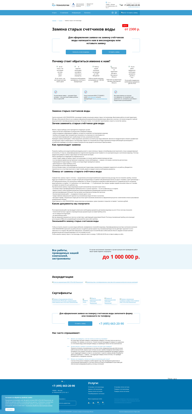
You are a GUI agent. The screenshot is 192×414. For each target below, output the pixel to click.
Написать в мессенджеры (81, 52)
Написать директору (64, 403)
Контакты (87, 13)
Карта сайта (137, 411)
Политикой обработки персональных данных (39, 405)
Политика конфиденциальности (126, 411)
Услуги (54, 13)
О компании (64, 13)
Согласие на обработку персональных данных (127, 400)
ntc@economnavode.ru (134, 7)
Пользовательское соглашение (122, 402)
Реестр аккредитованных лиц (95, 99)
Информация (76, 13)
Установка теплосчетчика (121, 387)
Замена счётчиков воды (95, 389)
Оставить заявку (132, 13)
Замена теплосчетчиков (95, 391)
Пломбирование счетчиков (96, 393)
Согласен (10, 409)
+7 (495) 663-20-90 (132, 5)
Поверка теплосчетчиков (121, 391)
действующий (92, 97)
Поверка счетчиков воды (121, 389)
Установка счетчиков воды (96, 387)
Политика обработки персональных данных (126, 399)
